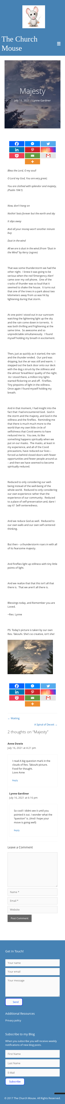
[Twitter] (48, 143)
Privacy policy (13, 1020)
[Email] (32, 155)
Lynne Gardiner (41, 100)
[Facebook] (16, 143)
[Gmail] (48, 155)
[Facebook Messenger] (32, 143)
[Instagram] (48, 149)
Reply (15, 780)
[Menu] (59, 44)
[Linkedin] (16, 149)
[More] (32, 161)
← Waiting (14, 718)
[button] (14, 1002)
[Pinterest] (32, 149)
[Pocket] (16, 155)
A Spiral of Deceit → (45, 724)
